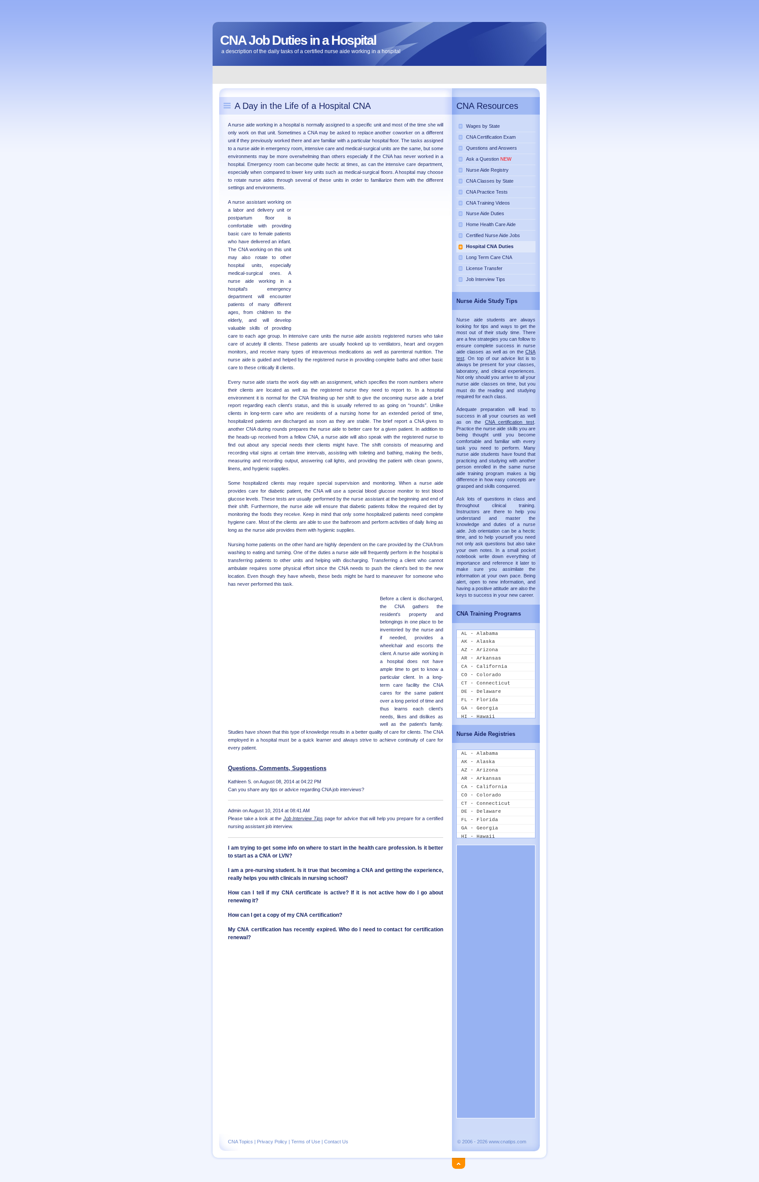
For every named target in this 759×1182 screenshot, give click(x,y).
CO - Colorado (481, 674)
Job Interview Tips (485, 279)
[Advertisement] (380, 74)
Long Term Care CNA (489, 257)
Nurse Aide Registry (487, 170)
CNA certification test (509, 422)
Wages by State (483, 126)
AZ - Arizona (479, 649)
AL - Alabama (479, 633)
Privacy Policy (272, 1141)
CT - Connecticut (485, 683)
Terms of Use (305, 1141)
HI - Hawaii (478, 716)
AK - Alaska (478, 641)
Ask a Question (488, 159)
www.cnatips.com (507, 1141)
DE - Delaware (481, 691)
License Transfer (484, 268)
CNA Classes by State (489, 181)
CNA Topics (240, 1141)
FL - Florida (479, 700)
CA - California (484, 666)
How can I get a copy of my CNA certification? (285, 915)
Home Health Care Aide (491, 224)
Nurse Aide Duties (485, 213)
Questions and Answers (491, 148)
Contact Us (336, 1141)
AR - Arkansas (481, 658)
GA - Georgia (479, 708)
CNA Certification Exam (491, 137)
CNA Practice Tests (487, 192)
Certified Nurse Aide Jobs (493, 235)
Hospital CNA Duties (489, 246)
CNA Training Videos (488, 202)
